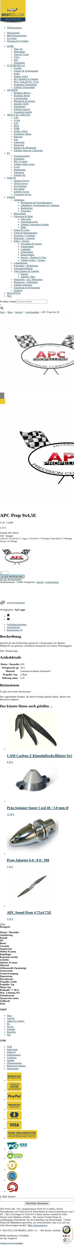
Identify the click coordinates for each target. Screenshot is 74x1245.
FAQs (16, 57)
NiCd (16, 126)
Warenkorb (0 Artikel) (18, 41)
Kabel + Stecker (21, 241)
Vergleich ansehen (11, 1243)
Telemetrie (19, 172)
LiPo (16, 117)
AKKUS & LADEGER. (18, 115)
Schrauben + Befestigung (26, 265)
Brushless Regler (22, 95)
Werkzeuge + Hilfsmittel (26, 282)
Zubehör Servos (21, 191)
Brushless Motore (22, 93)
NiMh (16, 128)
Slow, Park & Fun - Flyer (26, 82)
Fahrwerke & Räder (23, 216)
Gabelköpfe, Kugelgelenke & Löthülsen (40, 205)
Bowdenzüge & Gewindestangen (36, 202)
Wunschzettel (13, 33)
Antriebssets (19, 106)
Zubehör (11, 197)
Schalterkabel (27, 246)
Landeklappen (20, 263)
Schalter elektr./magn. (24, 164)
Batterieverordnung (16, 1066)
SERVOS (11, 178)
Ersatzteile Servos (22, 194)
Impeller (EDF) (21, 104)
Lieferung (12, 1057)
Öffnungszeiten (14, 27)
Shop (9, 312)
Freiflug (18, 68)
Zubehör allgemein (23, 285)
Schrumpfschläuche (23, 268)
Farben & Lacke (22, 230)
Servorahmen (20, 186)
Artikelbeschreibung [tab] (17, 624)
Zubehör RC (20, 175)
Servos (10, 1026)
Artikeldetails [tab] (13, 627)
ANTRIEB (12, 90)
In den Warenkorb (12, 576)
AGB (9, 1046)
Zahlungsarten (14, 1055)
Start (2, 312)
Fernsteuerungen (22, 156)
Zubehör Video (28, 276)
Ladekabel (26, 249)
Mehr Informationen (37, 1225)
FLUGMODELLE (16, 65)
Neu (9, 1035)
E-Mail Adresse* (8, 1196)
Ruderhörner (27, 208)
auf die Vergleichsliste (16, 602)
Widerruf (11, 1052)
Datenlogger (20, 169)
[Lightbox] (37, 401)
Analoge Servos (21, 180)
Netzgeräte (19, 145)
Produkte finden (8, 301)
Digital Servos (21, 183)
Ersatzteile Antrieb (23, 112)
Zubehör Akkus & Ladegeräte (28, 150)
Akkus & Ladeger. (16, 1021)
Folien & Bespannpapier (25, 233)
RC (8, 153)
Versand (9, 535)
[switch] (66, 1240)
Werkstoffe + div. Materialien (28, 279)
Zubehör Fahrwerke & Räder (35, 224)
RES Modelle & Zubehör (26, 79)
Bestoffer (11, 1032)
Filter (2, 924)
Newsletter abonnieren (37, 1203)
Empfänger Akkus (22, 134)
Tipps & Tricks (21, 54)
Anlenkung (19, 200)
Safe (16, 139)
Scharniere (26, 211)
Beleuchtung (20, 213)
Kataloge (18, 290)
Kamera (24, 274)
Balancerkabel (27, 254)
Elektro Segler (21, 76)
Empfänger (19, 158)
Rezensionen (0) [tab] (15, 630)
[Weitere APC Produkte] (17, 567)
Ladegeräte (19, 142)
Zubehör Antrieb (22, 109)
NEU (9, 296)
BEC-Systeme (20, 161)
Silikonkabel (27, 252)
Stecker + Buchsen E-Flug (33, 257)
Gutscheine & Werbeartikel (27, 287)
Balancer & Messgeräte (25, 147)
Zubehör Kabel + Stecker (33, 260)
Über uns (18, 49)
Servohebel (19, 189)
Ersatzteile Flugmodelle (25, 84)
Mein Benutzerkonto (17, 35)
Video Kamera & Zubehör (26, 271)
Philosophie (19, 51)
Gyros (17, 167)
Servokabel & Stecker (31, 244)
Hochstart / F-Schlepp (24, 235)
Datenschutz (13, 1068)
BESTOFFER (13, 293)
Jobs (16, 60)
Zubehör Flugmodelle (24, 87)
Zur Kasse (12, 38)
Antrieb (18, 312)
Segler (17, 73)
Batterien (18, 136)
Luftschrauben (21, 98)
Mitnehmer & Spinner (24, 101)
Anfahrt (10, 1060)
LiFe (16, 123)
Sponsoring (19, 62)
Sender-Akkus (21, 131)
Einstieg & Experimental (26, 71)
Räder (23, 227)
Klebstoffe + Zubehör (24, 238)
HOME (10, 46)
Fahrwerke (26, 219)
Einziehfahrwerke (29, 222)
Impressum (12, 1049)
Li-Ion (17, 120)
